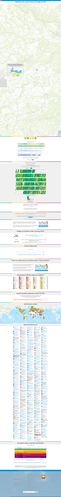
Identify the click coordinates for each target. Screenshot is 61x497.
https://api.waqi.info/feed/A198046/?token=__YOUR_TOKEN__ (34, 241)
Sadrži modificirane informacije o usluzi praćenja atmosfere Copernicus (32, 482)
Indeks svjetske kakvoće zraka (26, 466)
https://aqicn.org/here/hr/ (30, 214)
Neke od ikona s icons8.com (30, 485)
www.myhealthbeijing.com (43, 462)
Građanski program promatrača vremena (31, 480)
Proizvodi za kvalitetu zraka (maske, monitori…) (18, 484)
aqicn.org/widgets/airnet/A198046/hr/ (34, 236)
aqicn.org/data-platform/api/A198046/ (41, 242)
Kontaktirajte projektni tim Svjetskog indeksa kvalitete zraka (19, 474)
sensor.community (30, 206)
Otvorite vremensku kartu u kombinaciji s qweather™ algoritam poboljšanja (33, 479)
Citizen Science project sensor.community (32, 205)
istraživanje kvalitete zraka (17, 476)
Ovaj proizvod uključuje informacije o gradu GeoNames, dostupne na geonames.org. (33, 478)
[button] (37, 70)
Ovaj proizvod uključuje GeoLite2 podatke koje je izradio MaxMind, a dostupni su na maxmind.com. (33, 476)
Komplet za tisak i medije (16, 475)
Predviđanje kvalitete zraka (16, 483)
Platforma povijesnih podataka (16, 485)
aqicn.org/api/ (34, 242)
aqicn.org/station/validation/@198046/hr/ (30, 297)
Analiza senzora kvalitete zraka (17, 479)
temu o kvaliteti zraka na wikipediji (37, 459)
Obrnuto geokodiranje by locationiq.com (31, 486)
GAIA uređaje (32, 226)
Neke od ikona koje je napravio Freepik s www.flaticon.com (31, 484)
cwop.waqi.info (28, 481)
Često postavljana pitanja (17, 480)
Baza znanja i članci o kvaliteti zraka (17, 478)
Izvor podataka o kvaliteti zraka (17, 482)
